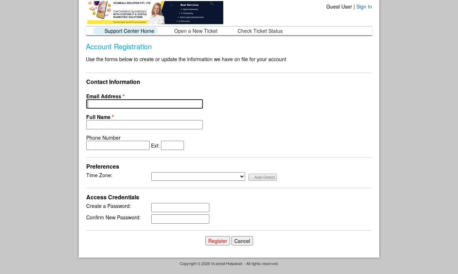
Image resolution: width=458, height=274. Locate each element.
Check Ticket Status (260, 30)
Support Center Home (129, 30)
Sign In (364, 6)
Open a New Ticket (196, 30)
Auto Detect (264, 177)
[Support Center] (154, 12)
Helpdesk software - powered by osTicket (229, 270)
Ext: (123, 141)
